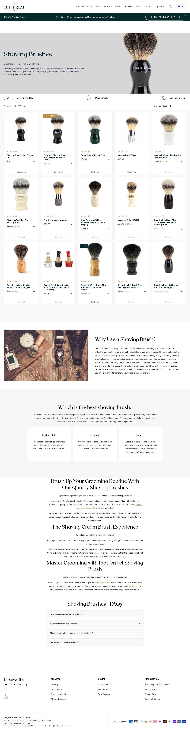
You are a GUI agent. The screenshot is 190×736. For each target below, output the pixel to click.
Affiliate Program (58, 699)
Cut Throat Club (25, 718)
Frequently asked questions (157, 685)
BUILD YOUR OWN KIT (163, 17)
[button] (98, 6)
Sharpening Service (59, 694)
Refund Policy (151, 689)
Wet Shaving (103, 689)
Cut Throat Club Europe (62, 726)
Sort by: (157, 106)
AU (182, 6)
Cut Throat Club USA (26, 726)
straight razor (104, 583)
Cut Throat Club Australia (44, 726)
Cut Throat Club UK (11, 726)
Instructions (103, 685)
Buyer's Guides (105, 694)
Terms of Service (152, 699)
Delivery (54, 685)
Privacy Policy (151, 694)
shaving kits (133, 586)
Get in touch (56, 689)
